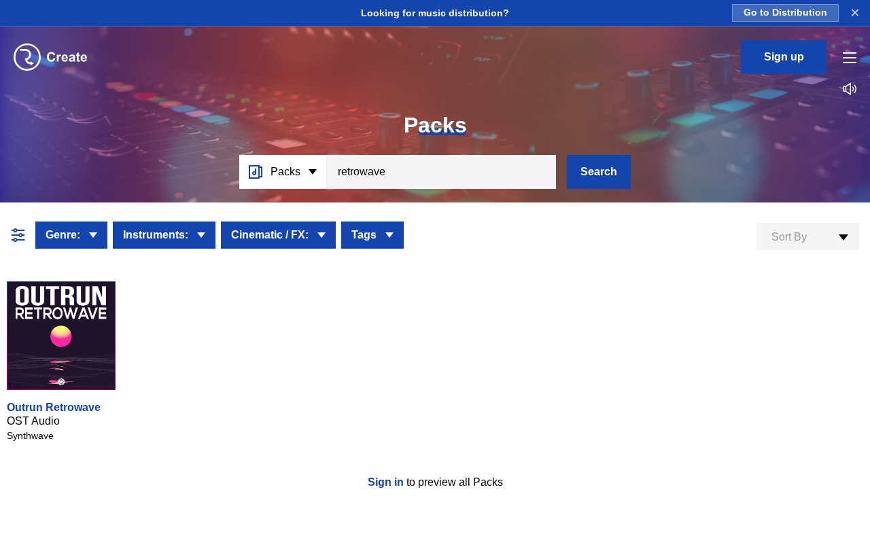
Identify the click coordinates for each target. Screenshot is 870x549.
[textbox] (808, 237)
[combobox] (808, 236)
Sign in (387, 482)
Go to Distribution (785, 12)
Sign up (784, 57)
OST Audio (33, 421)
